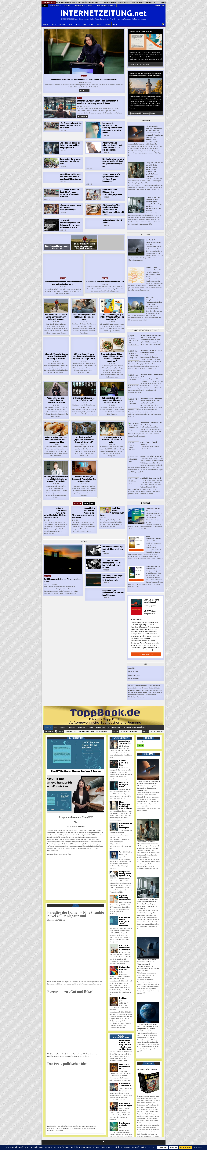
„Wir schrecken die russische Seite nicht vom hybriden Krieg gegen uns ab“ (70, 145)
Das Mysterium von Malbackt (139, 31)
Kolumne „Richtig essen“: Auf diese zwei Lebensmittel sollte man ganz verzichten (56, 439)
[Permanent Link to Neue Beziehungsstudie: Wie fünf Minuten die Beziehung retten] (84, 306)
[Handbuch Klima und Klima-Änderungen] (136, 515)
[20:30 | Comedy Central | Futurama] (133, 443)
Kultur (90, 6)
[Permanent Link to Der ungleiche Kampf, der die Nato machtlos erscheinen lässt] (51, 163)
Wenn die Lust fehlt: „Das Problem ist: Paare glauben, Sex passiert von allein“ (84, 479)
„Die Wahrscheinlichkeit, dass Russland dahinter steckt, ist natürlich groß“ (71, 125)
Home (44, 6)
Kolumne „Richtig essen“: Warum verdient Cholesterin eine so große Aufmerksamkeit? (56, 479)
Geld (84, 24)
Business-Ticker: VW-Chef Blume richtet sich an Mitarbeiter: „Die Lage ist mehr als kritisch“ (56, 513)
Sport (70, 24)
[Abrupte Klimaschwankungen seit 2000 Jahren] (136, 542)
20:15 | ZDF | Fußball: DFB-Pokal (151, 447)
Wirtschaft (62, 24)
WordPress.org (133, 670)
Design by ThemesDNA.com (103, 1140)
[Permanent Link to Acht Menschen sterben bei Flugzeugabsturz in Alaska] (63, 559)
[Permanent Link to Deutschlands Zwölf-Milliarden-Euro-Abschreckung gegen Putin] (93, 194)
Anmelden (131, 659)
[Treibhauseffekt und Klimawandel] (136, 572)
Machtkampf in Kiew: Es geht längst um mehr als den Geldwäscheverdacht (113, 577)
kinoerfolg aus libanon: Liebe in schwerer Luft (56, 247)
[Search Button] (163, 24)
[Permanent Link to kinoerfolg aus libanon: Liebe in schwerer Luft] (105, 265)
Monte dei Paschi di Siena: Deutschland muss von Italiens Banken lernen (63, 283)
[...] (148, 59)
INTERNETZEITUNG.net (103, 13)
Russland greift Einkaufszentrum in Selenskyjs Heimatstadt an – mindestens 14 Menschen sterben (112, 128)
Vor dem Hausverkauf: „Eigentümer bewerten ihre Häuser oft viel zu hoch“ (84, 439)
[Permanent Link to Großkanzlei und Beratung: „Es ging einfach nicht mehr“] (84, 389)
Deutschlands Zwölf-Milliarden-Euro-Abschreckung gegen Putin (112, 192)
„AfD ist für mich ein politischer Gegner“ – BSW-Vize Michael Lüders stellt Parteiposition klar (112, 146)
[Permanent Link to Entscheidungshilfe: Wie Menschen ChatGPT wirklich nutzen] (112, 429)
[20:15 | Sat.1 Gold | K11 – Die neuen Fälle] (133, 375)
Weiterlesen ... (84, 90)
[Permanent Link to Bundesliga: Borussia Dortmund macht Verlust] (105, 510)
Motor (99, 24)
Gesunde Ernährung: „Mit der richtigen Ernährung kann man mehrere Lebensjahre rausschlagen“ (112, 357)
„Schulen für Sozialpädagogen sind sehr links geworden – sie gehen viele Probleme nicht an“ (70, 223)
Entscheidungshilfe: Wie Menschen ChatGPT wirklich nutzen (112, 439)
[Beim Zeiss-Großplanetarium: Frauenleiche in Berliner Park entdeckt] (136, 304)
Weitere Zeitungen (54, 6)
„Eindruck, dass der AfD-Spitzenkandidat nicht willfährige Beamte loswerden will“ (111, 177)
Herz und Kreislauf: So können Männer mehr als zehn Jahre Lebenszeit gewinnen (84, 246)
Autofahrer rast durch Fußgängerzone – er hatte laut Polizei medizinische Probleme (111, 564)
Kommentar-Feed (134, 666)
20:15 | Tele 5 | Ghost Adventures (151, 390)
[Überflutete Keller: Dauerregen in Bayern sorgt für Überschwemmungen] (136, 246)
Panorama (107, 24)
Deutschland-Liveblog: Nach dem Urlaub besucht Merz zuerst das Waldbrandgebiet (70, 176)
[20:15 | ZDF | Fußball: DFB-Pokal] (133, 457)
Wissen (115, 24)
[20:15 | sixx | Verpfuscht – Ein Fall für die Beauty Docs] (133, 351)
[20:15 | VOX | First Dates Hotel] (133, 479)
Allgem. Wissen (79, 6)
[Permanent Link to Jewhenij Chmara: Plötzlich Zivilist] (93, 223)
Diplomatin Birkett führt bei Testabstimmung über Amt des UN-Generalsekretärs (84, 79)
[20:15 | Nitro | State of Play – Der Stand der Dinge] (133, 423)
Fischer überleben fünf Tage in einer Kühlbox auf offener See (112, 548)
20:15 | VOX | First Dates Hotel (150, 469)
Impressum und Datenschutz (105, 6)
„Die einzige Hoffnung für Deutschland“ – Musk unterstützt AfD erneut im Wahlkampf (69, 193)
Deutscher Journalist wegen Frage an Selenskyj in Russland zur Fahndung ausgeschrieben (97, 102)
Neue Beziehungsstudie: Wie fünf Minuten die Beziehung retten (111, 246)
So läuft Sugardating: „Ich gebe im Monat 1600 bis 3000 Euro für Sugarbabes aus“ (112, 316)
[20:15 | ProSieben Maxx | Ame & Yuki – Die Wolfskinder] (133, 336)
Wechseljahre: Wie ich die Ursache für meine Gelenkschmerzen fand (56, 400)
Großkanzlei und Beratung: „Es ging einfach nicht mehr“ (84, 399)
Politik (54, 24)
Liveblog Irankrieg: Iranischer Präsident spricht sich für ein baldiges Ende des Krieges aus (113, 162)
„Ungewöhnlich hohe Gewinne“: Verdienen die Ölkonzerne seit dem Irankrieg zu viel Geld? (83, 513)
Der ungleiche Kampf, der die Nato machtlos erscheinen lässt (70, 161)
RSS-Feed (80, 82)
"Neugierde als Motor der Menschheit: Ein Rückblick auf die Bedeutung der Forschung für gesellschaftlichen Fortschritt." (154, 160)
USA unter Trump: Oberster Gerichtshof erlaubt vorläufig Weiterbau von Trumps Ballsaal (84, 356)
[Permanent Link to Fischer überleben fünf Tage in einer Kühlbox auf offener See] (93, 550)
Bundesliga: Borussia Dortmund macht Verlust (112, 511)
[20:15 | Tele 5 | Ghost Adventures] (133, 399)
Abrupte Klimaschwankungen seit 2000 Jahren (153, 530)
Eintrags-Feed (133, 663)
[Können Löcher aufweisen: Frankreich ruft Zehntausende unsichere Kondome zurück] (136, 274)
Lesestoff (67, 6)
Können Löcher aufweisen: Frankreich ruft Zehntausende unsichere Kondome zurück (153, 263)
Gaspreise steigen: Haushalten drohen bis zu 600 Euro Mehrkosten (113, 592)
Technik (91, 24)
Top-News (45, 24)
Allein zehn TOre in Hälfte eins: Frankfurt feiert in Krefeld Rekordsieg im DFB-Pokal (56, 356)
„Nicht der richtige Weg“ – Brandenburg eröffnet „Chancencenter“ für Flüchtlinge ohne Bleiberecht (113, 208)
